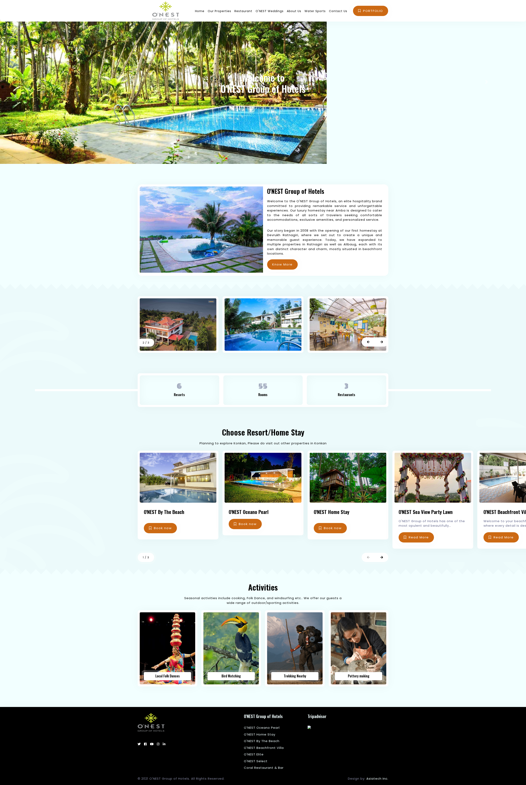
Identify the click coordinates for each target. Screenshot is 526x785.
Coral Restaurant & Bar (264, 767)
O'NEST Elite (254, 754)
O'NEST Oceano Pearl (262, 727)
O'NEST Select (256, 761)
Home (199, 11)
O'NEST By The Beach (261, 741)
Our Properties (219, 11)
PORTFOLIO (373, 11)
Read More (419, 537)
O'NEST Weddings (270, 11)
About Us (294, 11)
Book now (163, 528)
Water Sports (315, 11)
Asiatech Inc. (377, 778)
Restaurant (243, 11)
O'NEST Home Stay (259, 734)
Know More (282, 264)
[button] (368, 342)
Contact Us (338, 11)
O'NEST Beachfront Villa (264, 748)
